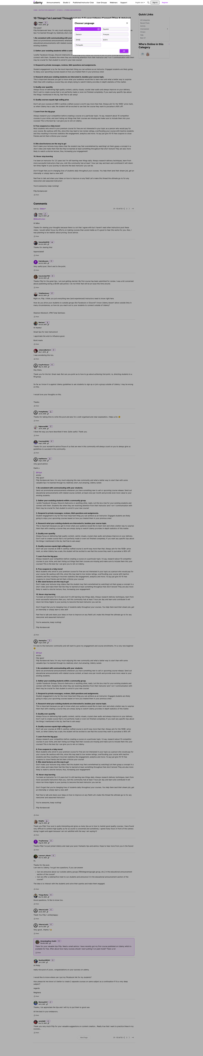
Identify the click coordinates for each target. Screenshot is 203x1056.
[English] (38, 2)
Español (106, 29)
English (78, 29)
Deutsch (79, 34)
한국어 (105, 39)
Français (106, 34)
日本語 (78, 39)
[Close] (127, 23)
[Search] (148, 2)
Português (79, 45)
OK (124, 51)
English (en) (139, 2)
